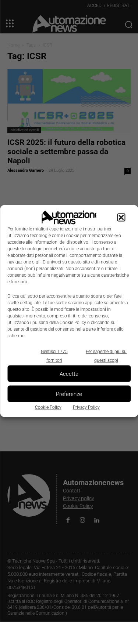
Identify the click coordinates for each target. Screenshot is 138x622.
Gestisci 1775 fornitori (54, 356)
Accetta (69, 373)
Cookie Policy (48, 407)
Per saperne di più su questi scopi (106, 356)
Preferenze (69, 393)
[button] (121, 217)
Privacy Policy (86, 407)
